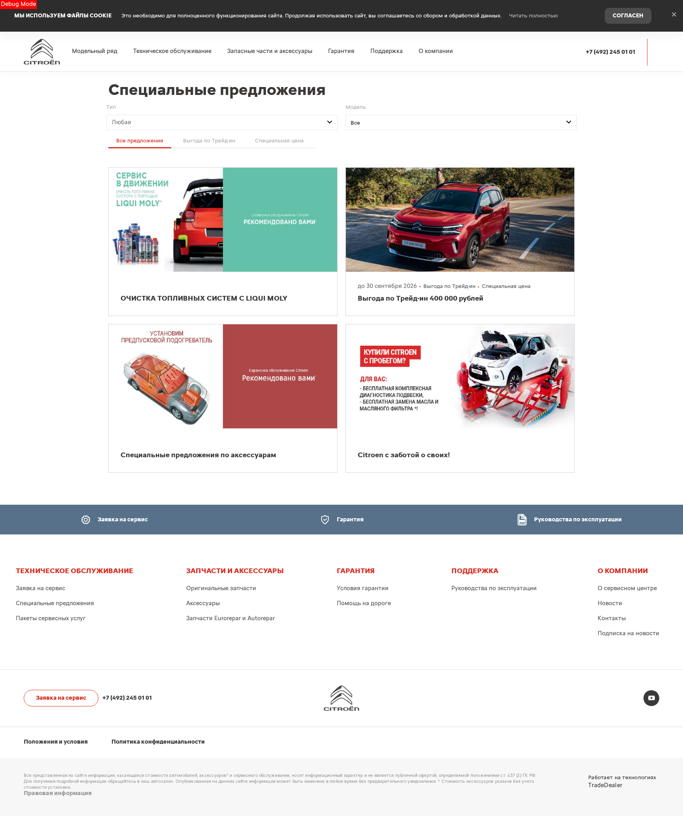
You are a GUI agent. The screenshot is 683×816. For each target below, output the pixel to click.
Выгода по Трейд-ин (209, 141)
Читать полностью (533, 16)
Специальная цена (279, 141)
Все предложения (139, 141)
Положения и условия (56, 742)
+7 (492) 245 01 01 (610, 52)
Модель (355, 107)
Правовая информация (58, 793)
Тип (111, 107)
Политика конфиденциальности (158, 742)
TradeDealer (605, 785)
